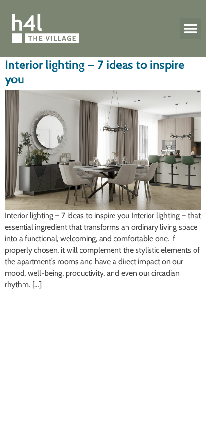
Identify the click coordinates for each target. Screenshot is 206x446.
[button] (190, 28)
